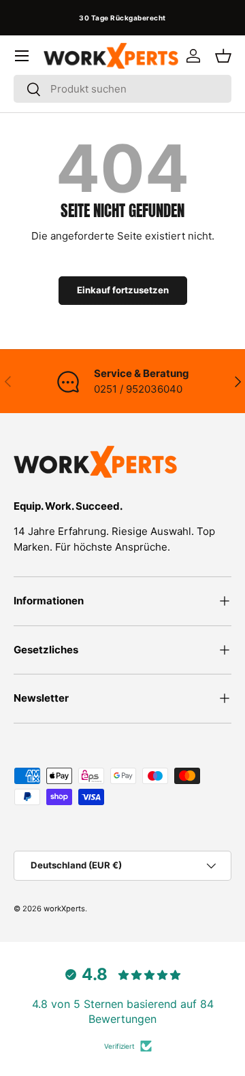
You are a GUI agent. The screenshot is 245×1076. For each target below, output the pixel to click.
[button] (223, 56)
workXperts (64, 908)
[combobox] (122, 89)
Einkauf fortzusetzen (123, 289)
